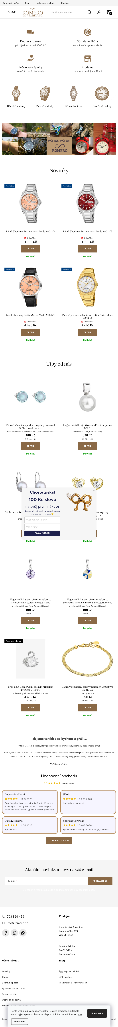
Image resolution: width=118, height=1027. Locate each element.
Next (113, 95)
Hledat (89, 12)
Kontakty (65, 3)
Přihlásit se (100, 880)
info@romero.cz (17, 923)
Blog (27, 3)
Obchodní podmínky (11, 999)
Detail (30, 248)
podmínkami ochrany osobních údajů (75, 889)
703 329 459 (15, 916)
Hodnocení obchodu (45, 3)
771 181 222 (23, 933)
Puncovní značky (11, 3)
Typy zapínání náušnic (69, 971)
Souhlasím (97, 1013)
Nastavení (19, 1021)
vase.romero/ (14, 933)
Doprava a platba (10, 982)
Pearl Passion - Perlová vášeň (73, 982)
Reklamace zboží (10, 994)
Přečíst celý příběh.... (59, 764)
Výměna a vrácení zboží (13, 988)
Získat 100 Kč (42, 533)
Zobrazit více (59, 840)
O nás (5, 977)
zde (80, 1014)
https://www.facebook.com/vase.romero (5, 933)
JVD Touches (65, 977)
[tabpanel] (16, 97)
